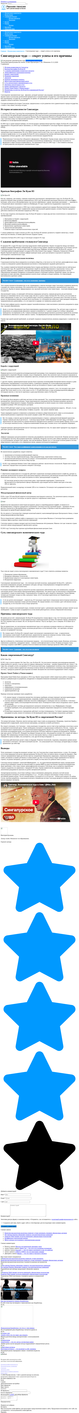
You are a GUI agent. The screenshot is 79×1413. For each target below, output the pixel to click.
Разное (7, 23)
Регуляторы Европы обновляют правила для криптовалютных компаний (29, 1235)
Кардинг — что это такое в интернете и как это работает (34, 1250)
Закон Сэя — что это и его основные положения (35, 1248)
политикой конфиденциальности (62, 1219)
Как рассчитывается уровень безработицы (15, 1301)
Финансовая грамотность (13, 13)
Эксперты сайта (5, 1369)
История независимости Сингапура (16, 67)
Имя (3, 1194)
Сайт (2, 1202)
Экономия (11, 20)
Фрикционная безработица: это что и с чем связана (17, 1328)
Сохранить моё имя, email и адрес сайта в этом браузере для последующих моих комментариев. (34, 1223)
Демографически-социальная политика (17, 72)
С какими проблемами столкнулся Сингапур (19, 71)
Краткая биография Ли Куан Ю (15, 69)
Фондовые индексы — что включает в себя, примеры (18, 1349)
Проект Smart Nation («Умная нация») (17, 88)
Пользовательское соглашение (9, 1366)
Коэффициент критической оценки (16, 1238)
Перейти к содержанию (8, 1)
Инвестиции (9, 15)
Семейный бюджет (11, 16)
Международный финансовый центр (17, 81)
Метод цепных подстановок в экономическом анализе (22, 1240)
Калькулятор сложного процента (9, 1371)
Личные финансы (14, 18)
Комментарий (5, 1216)
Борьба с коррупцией (11, 74)
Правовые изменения (12, 76)
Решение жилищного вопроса (14, 79)
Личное (10, 25)
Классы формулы (6, 1392)
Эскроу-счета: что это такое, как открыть (14, 1335)
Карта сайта (4, 1373)
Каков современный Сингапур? (15, 86)
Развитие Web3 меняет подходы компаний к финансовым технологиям (28, 1236)
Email (3, 1198)
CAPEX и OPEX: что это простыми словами (29, 1252)
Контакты (8, 27)
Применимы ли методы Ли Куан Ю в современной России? (24, 90)
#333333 (3, 1389)
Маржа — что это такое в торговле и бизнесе (32, 1253)
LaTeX (12, 1394)
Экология (8, 78)
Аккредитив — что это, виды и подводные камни (17, 1342)
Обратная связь (10, 29)
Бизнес (7, 22)
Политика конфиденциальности (9, 1364)
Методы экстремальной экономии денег (29, 1246)
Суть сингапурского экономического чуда (18, 83)
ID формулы (5, 1390)
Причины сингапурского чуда (14, 85)
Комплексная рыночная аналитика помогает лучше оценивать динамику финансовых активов (36, 1233)
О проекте (3, 1368)
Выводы (7, 91)
